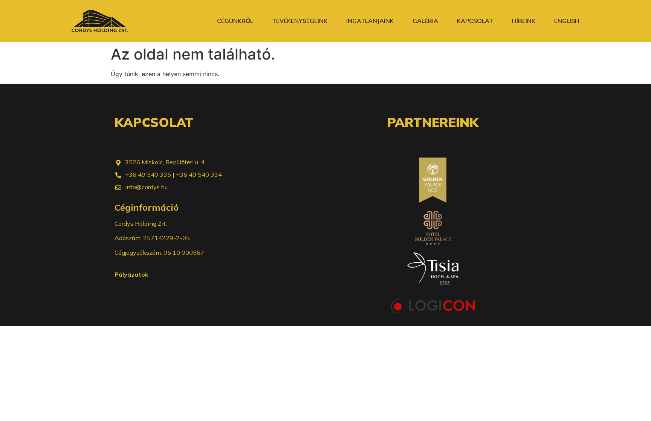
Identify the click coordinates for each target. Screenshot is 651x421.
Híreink (523, 20)
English (566, 20)
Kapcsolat (475, 20)
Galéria (425, 20)
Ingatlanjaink (370, 20)
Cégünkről (235, 20)
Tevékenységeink (299, 20)
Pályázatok (131, 274)
